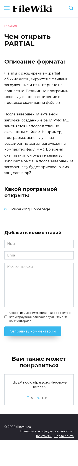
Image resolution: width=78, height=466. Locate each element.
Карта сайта (64, 436)
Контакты (44, 436)
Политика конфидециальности (46, 431)
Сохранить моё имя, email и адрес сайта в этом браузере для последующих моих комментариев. (40, 317)
